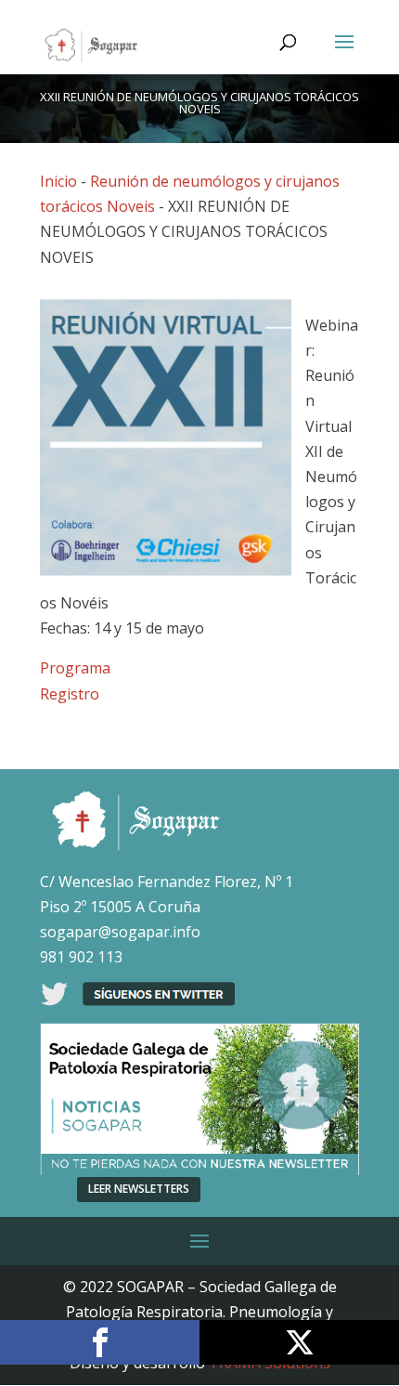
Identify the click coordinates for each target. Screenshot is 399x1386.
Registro (69, 694)
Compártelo (100, 1342)
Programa (75, 668)
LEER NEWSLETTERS (138, 1188)
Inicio (58, 181)
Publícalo (299, 1342)
